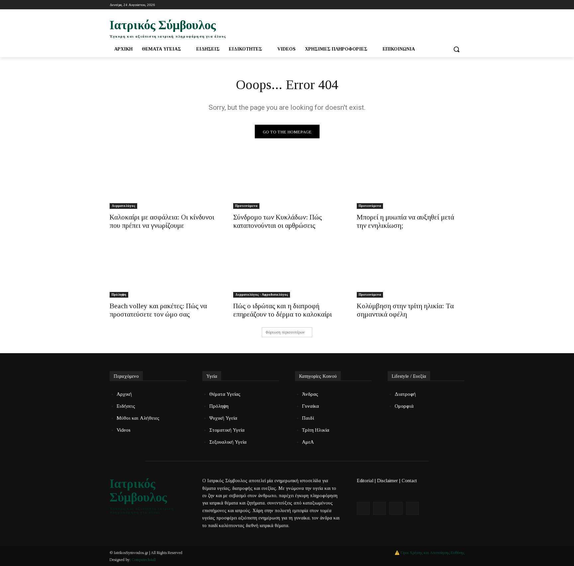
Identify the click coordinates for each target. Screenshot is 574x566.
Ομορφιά (404, 406)
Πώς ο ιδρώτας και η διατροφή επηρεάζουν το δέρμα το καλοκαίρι (282, 310)
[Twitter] (442, 5)
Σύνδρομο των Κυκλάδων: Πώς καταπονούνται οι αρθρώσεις (277, 221)
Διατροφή (405, 394)
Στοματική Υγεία (226, 430)
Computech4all (144, 559)
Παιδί (308, 418)
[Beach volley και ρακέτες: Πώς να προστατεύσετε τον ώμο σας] (163, 271)
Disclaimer (387, 480)
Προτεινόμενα (246, 206)
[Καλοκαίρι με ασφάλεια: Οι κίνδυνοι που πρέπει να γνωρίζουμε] (163, 182)
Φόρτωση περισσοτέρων (285, 332)
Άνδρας (310, 394)
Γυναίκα (310, 406)
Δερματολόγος (123, 206)
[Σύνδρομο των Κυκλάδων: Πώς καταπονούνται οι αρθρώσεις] (287, 182)
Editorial (365, 480)
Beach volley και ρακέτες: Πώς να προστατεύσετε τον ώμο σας (158, 310)
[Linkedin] (460, 5)
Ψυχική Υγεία (223, 418)
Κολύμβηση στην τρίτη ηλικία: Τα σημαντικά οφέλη (405, 310)
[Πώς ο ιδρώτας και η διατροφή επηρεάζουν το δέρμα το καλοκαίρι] (287, 271)
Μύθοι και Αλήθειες (138, 418)
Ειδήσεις (126, 406)
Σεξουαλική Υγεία (227, 442)
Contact (409, 480)
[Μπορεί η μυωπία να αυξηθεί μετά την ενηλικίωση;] (410, 182)
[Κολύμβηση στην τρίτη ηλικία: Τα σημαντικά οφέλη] (410, 271)
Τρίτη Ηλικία (315, 430)
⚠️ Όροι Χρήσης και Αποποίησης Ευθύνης (429, 552)
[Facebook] (433, 5)
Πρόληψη (119, 294)
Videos (124, 430)
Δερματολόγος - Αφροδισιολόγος (261, 294)
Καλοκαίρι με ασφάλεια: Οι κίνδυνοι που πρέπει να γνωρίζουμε (162, 221)
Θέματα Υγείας (224, 394)
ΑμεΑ (308, 442)
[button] (456, 49)
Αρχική (124, 394)
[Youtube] (451, 5)
